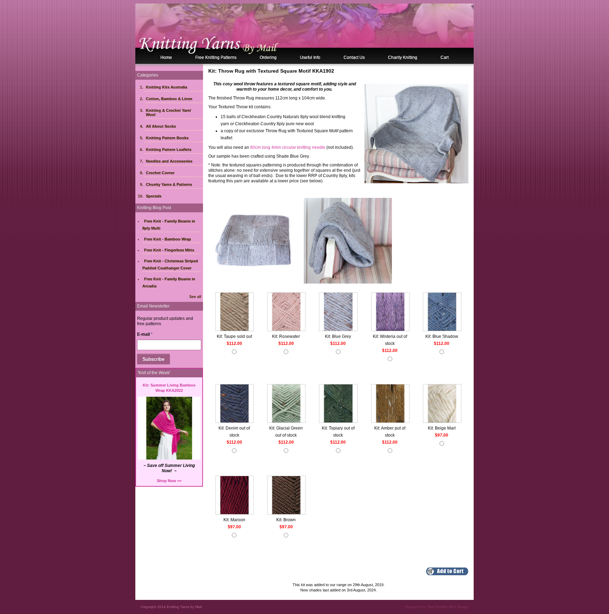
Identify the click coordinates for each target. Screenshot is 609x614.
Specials (153, 196)
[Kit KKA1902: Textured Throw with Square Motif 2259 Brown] (286, 495)
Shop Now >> (169, 481)
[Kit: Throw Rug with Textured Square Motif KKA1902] (416, 132)
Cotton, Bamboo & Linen (169, 99)
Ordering (268, 57)
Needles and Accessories (169, 161)
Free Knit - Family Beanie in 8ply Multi (168, 224)
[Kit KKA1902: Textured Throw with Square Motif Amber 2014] (390, 404)
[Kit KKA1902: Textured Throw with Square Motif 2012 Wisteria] (390, 312)
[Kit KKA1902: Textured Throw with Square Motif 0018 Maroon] (234, 495)
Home (166, 57)
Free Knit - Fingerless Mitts (169, 250)
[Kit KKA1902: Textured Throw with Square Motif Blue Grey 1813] (338, 312)
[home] (304, 33)
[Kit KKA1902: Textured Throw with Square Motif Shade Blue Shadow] (442, 312)
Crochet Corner (160, 173)
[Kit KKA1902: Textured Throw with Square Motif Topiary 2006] (338, 404)
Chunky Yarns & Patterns (169, 184)
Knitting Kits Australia (166, 87)
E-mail (145, 334)
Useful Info (310, 57)
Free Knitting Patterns (215, 57)
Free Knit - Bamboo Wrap (167, 239)
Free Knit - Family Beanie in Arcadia (168, 282)
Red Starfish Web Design (447, 607)
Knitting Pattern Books (167, 138)
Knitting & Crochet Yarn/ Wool (168, 112)
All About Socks (161, 126)
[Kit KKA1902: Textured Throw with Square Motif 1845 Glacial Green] (286, 404)
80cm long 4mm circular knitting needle (287, 147)
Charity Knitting (402, 57)
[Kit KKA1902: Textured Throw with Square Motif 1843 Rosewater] (286, 312)
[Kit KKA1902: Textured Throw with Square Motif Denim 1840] (234, 404)
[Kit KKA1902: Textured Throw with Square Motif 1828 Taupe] (234, 312)
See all (195, 296)
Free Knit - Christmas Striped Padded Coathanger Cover (170, 264)
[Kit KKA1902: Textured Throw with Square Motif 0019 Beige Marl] (442, 404)
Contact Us (354, 57)
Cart (445, 57)
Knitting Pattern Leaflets (168, 149)
